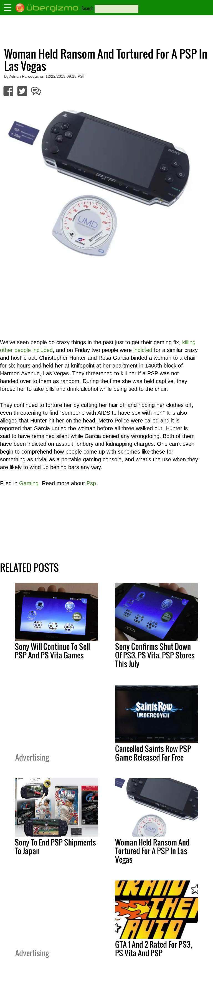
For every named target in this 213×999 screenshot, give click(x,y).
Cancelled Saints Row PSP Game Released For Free (153, 753)
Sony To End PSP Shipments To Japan (55, 846)
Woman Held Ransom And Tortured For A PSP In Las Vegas (152, 851)
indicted (142, 350)
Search (87, 8)
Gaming (29, 483)
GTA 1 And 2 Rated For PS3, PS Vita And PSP (153, 948)
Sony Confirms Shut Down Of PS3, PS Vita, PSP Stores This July (155, 655)
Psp (91, 483)
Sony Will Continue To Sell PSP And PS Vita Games (52, 651)
